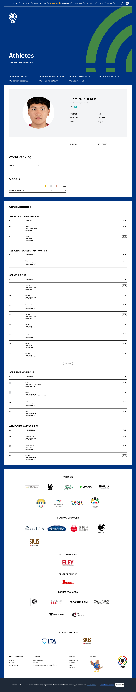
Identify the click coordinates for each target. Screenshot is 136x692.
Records (35, 663)
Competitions (13, 665)
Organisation (73, 660)
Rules (70, 665)
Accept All (120, 685)
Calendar (12, 663)
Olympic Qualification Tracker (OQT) (45, 665)
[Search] (122, 3)
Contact (72, 667)
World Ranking (38, 660)
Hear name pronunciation (81, 103)
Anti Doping (72, 663)
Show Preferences (107, 685)
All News (11, 660)
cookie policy (91, 685)
